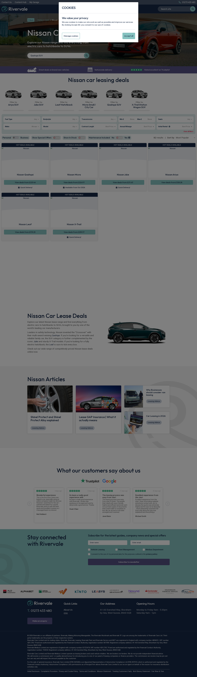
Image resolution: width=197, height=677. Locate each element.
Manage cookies (71, 36)
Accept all (128, 36)
